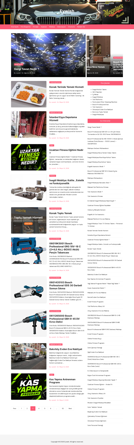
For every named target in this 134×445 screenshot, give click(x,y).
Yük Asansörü (97, 107)
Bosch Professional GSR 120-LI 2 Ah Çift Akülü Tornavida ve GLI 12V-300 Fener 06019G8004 (88, 66)
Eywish (67, 10)
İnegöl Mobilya (98, 97)
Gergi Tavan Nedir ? (26, 69)
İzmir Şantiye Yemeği (95, 348)
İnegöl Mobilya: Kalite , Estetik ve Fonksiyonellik (104, 244)
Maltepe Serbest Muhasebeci (98, 148)
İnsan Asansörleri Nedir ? (96, 288)
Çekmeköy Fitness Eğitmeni (97, 416)
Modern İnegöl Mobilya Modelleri (99, 403)
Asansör (44, 27)
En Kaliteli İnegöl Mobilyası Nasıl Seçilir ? (101, 201)
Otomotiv (71, 27)
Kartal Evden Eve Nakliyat (97, 297)
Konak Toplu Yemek (60, 213)
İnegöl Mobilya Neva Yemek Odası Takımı (102, 153)
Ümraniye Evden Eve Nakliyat (103, 109)
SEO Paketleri (97, 92)
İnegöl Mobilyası (98, 114)
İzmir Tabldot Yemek (95, 407)
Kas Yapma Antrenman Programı (99, 279)
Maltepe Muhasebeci (95, 178)
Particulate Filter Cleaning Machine (105, 102)
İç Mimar (95, 94)
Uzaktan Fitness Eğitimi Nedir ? (98, 240)
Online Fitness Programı (96, 343)
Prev (14, 408)
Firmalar (36, 27)
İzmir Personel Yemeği (95, 425)
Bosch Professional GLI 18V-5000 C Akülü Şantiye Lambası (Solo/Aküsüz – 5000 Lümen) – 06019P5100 (105, 141)
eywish (18, 73)
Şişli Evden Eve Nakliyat (96, 352)
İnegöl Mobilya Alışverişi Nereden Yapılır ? (102, 380)
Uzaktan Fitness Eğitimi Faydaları (99, 205)
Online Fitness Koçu (94, 339)
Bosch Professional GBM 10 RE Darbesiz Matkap (105, 329)
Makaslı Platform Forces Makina (99, 219)
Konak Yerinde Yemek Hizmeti (66, 87)
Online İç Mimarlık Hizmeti (96, 210)
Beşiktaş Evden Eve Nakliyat (97, 412)
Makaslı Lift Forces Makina (97, 293)
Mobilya (52, 27)
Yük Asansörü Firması (95, 196)
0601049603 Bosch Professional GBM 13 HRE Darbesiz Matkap (104, 323)
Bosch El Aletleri (116, 58)
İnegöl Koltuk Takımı (99, 89)
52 (63, 408)
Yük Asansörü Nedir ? (95, 192)
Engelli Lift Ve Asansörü (96, 214)
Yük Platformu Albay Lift (96, 306)
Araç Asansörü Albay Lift (96, 394)
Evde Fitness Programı (95, 302)
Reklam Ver (81, 27)
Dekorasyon (61, 27)
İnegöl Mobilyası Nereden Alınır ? (99, 183)
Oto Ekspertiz (26, 27)
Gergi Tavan (18, 64)
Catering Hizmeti (55, 82)
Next (70, 408)
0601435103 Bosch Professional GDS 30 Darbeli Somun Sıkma (65, 285)
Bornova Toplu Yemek (100, 112)
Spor (51, 145)
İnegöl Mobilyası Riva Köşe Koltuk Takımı (102, 157)
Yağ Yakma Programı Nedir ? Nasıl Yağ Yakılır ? (103, 284)
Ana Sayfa (14, 27)
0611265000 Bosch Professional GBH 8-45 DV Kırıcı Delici (64, 318)
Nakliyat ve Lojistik (56, 112)
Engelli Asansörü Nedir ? (96, 166)
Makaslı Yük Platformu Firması (98, 187)
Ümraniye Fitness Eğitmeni (97, 421)
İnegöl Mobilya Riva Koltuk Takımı (99, 162)
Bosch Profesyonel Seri (101, 105)
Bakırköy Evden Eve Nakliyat (65, 349)
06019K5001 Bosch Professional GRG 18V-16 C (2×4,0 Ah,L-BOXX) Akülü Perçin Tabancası (104, 254)
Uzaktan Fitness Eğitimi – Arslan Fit (100, 384)
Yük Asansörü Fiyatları (95, 398)
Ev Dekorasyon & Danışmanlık (98, 371)
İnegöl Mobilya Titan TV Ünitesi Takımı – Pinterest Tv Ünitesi (105, 225)
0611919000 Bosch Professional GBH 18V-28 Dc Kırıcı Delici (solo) (104, 365)
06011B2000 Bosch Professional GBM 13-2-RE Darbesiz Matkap (104, 316)
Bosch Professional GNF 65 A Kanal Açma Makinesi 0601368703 (102, 172)
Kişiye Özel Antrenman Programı (99, 375)
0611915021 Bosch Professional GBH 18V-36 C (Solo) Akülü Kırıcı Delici (104, 358)
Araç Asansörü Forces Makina (98, 311)
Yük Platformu (97, 99)
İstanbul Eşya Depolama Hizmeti (99, 235)
